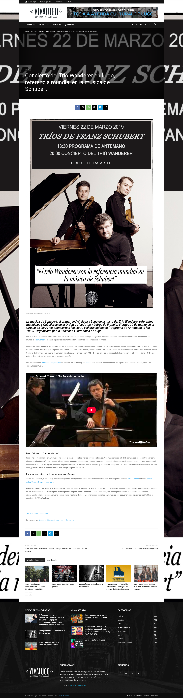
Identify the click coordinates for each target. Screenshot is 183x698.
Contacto (69, 2)
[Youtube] (149, 25)
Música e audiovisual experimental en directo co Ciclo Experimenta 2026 (35, 586)
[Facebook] (132, 25)
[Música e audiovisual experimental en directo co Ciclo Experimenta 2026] (37, 573)
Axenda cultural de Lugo (95, 640)
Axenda (70, 24)
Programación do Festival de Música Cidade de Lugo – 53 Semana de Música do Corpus (117, 586)
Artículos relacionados (35, 560)
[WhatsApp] (88, 107)
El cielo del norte (63, 696)
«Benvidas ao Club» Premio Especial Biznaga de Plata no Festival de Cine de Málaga (56, 550)
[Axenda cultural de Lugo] (77, 643)
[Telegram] (100, 107)
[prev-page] (26, 594)
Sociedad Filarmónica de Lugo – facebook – (57, 520)
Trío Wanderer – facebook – (38, 514)
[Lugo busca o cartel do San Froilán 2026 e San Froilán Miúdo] (77, 618)
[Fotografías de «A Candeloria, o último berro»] (91, 573)
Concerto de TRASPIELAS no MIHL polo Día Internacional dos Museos (145, 586)
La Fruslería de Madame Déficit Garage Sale (140, 549)
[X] (145, 25)
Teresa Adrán (133, 479)
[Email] (94, 107)
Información (59, 2)
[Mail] (141, 25)
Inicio (32, 24)
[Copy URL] (105, 107)
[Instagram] (137, 25)
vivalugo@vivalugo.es (77, 685)
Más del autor (52, 560)
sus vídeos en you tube (51, 363)
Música (41, 31)
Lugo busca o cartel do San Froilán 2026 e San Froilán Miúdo (96, 617)
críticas (89, 363)
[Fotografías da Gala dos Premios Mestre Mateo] (31, 646)
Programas (44, 24)
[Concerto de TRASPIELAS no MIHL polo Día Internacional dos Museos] (146, 573)
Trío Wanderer (40, 340)
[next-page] (30, 594)
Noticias (57, 24)
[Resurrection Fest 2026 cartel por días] (64, 573)
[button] (155, 25)
